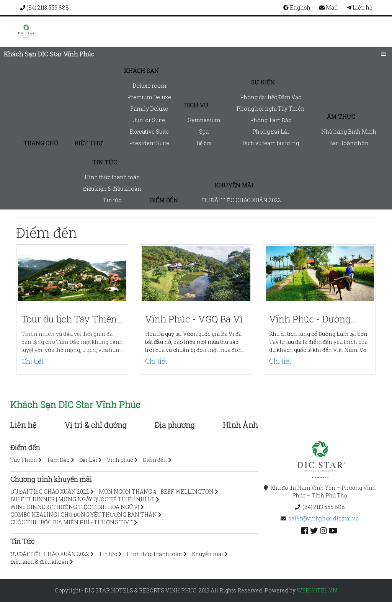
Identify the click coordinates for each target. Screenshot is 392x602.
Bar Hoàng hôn (349, 143)
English (299, 7)
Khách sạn (141, 70)
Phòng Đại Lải (270, 131)
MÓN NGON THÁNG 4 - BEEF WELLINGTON (156, 491)
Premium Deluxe (149, 97)
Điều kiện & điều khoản (112, 188)
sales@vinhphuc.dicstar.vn (323, 518)
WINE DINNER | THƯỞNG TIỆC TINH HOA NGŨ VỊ (74, 506)
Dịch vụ (196, 105)
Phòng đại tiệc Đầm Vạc (270, 97)
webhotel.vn (317, 590)
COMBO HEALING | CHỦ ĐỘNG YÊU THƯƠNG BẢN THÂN (83, 514)
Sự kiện (263, 82)
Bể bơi (204, 143)
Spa (204, 131)
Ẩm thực (341, 116)
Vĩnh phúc (120, 459)
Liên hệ (361, 7)
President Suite (149, 143)
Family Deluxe (149, 108)
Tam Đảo (58, 459)
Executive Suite (149, 131)
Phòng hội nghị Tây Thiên (271, 108)
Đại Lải (88, 459)
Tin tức (104, 162)
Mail (331, 7)
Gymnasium (204, 120)
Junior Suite (149, 120)
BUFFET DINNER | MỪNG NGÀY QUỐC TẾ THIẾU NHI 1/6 (82, 499)
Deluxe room (149, 85)
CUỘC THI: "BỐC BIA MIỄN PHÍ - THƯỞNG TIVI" (71, 522)
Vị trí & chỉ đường (96, 425)
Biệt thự (89, 143)
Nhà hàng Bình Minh (348, 131)
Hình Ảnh (240, 425)
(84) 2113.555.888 (47, 7)
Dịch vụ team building (270, 143)
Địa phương (175, 425)
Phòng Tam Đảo (271, 120)
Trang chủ (40, 143)
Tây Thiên (23, 459)
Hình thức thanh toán (112, 177)
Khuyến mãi (234, 185)
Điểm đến (164, 200)
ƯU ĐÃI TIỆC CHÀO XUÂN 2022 (241, 200)
